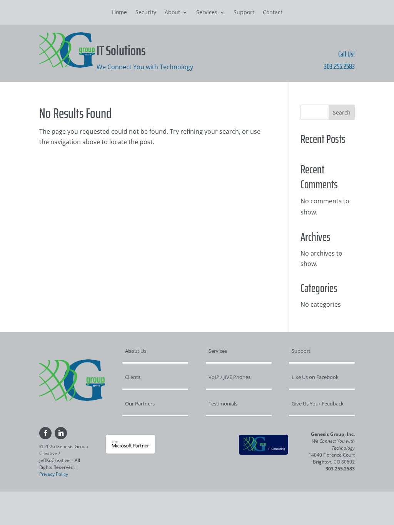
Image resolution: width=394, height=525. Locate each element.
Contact (272, 13)
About (172, 13)
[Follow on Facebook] (45, 433)
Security (145, 13)
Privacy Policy (53, 474)
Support (244, 13)
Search (342, 112)
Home (119, 13)
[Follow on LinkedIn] (61, 433)
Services (206, 13)
